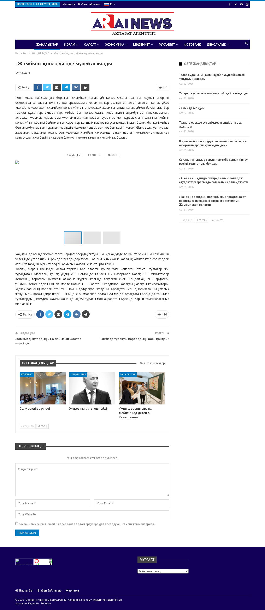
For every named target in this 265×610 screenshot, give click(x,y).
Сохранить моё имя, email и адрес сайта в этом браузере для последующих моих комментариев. (87, 524)
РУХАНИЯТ (167, 44)
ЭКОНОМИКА (114, 44)
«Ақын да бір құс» (191, 108)
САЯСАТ (90, 44)
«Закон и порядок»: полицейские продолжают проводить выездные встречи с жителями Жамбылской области (212, 200)
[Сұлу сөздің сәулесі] (43, 388)
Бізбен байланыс (89, 4)
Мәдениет (27, 374)
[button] (93, 238)
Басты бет (26, 590)
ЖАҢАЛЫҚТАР (47, 44)
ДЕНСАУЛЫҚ (216, 44)
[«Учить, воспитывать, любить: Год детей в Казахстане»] (142, 388)
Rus (112, 4)
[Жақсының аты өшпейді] (92, 388)
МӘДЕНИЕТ (141, 44)
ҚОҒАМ (69, 44)
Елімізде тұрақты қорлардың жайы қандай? (134, 339)
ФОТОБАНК (192, 44)
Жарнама (69, 4)
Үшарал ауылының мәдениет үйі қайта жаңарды (213, 93)
